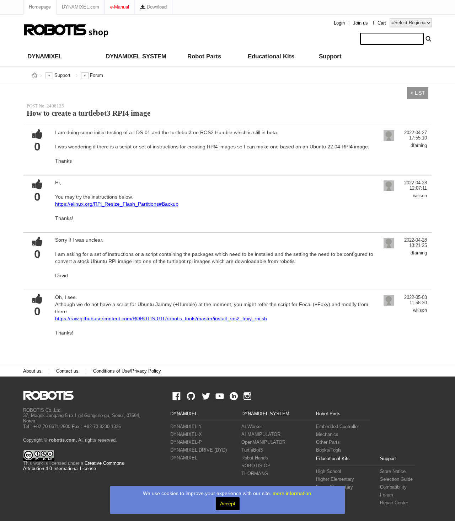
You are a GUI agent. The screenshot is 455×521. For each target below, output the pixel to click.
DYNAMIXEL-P (186, 442)
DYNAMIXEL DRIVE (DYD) (198, 450)
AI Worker (251, 426)
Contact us (67, 371)
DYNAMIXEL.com (80, 7)
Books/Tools (329, 450)
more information (292, 493)
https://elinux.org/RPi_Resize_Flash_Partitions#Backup (116, 204)
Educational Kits (271, 56)
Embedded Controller (337, 426)
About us (32, 371)
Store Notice (393, 471)
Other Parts (328, 442)
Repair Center (394, 502)
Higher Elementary (335, 479)
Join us (360, 23)
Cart (382, 23)
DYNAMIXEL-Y (186, 426)
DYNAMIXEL (44, 56)
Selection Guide (396, 479)
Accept (227, 503)
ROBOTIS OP (256, 465)
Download (156, 7)
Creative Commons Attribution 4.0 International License (73, 466)
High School (328, 471)
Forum (386, 495)
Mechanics (327, 434)
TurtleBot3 (252, 450)
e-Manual (119, 7)
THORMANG (254, 473)
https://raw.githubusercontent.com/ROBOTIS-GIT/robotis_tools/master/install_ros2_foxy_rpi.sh (161, 318)
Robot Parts (204, 56)
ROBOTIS (51, 395)
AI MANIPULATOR (260, 434)
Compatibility (393, 487)
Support (330, 56)
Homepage (40, 7)
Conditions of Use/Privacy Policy (127, 371)
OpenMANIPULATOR (263, 442)
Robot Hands (254, 458)
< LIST (418, 93)
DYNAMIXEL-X (186, 434)
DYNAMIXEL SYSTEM (136, 56)
